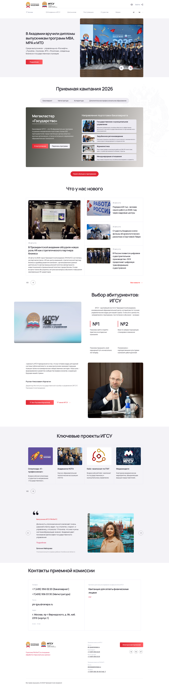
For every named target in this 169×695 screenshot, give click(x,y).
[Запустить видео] (48, 322)
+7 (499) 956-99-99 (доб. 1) (97, 671)
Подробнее (41, 542)
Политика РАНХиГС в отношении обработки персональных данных (38, 653)
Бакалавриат (47, 101)
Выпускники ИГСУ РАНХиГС (46, 519)
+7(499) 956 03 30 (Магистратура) (51, 594)
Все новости (135, 283)
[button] (121, 68)
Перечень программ (60, 146)
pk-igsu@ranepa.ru (42, 604)
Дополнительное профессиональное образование (107, 101)
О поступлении (40, 146)
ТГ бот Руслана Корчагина (40, 402)
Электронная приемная (131, 645)
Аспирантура (79, 101)
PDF (90, 597)
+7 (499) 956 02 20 (94, 652)
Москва (30, 12)
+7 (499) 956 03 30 (94, 656)
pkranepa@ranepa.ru (94, 667)
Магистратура (63, 101)
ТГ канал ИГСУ (62, 402)
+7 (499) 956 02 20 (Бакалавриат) (50, 589)
